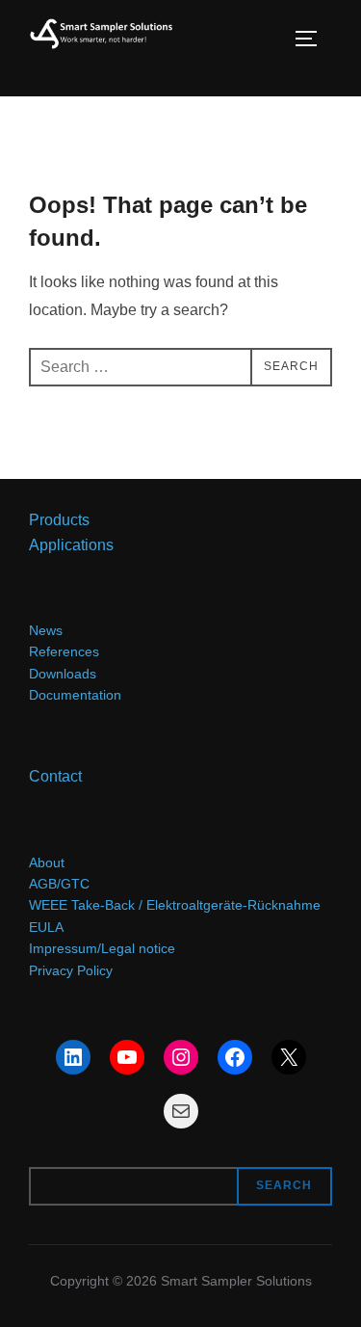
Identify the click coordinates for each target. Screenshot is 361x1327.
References (64, 651)
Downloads (62, 673)
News (46, 630)
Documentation (75, 695)
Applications (71, 544)
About (46, 862)
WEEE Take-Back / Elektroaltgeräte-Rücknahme (175, 905)
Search (284, 1185)
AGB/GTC (59, 883)
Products (59, 519)
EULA (46, 927)
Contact (55, 775)
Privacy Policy (71, 970)
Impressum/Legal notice (102, 948)
